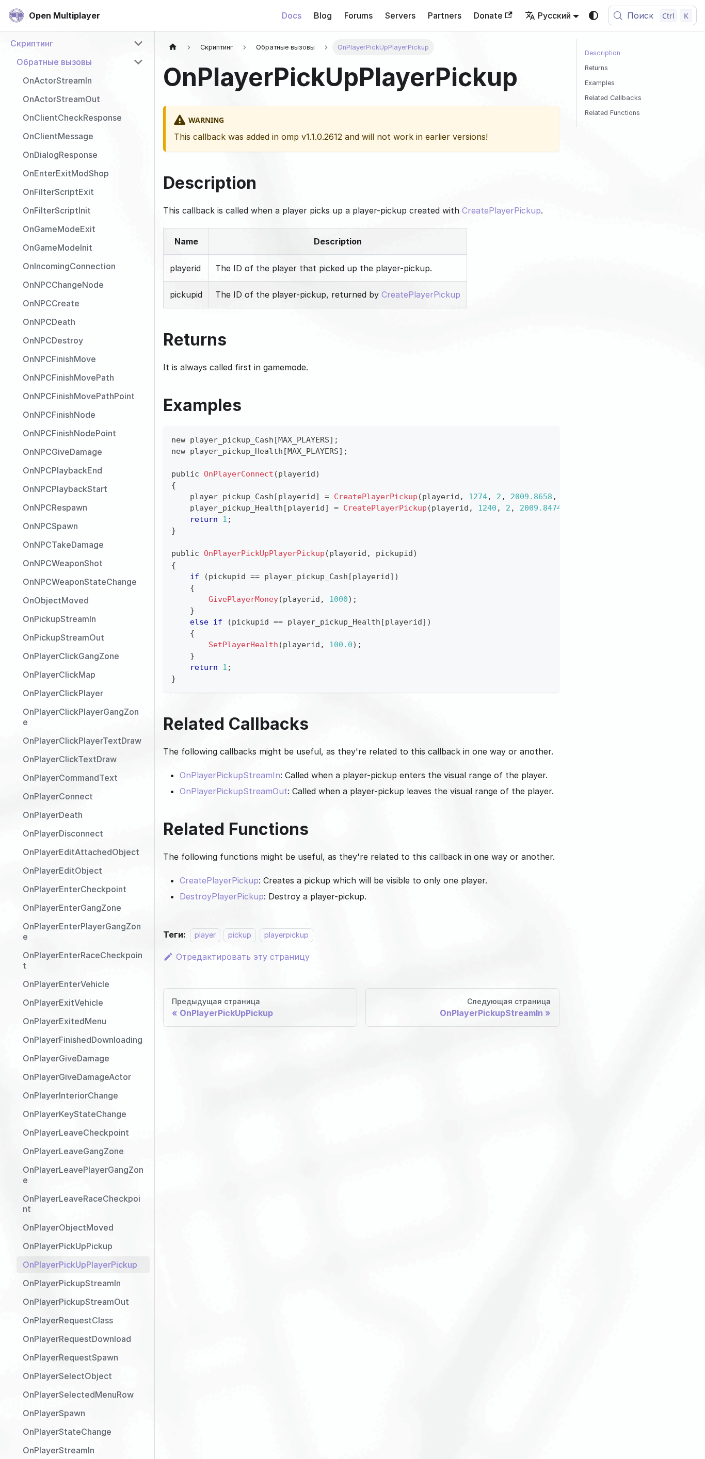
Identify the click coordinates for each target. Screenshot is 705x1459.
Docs (291, 15)
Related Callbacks (613, 98)
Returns (596, 68)
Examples (600, 83)
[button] (77, 43)
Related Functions (612, 113)
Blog (323, 15)
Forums (358, 15)
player (205, 934)
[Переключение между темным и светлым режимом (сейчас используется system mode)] (593, 15)
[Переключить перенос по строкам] (528, 439)
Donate (488, 15)
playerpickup (286, 934)
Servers (400, 15)
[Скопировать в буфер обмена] (546, 439)
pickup (239, 934)
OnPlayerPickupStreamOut (233, 791)
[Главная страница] (173, 47)
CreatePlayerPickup (501, 210)
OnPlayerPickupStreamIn (230, 775)
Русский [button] (554, 15)
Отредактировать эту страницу (243, 957)
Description (602, 53)
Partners (444, 15)
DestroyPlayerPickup (222, 896)
